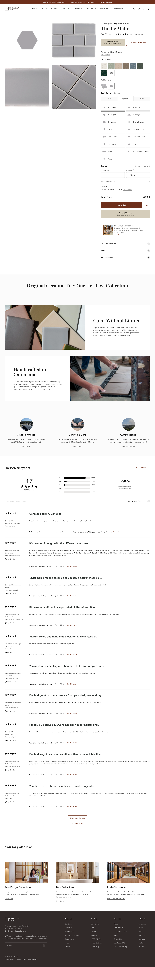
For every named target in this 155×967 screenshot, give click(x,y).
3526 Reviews (137, 34)
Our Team (68, 928)
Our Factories (26, 446)
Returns (93, 932)
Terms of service (21, 959)
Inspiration (104, 9)
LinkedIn (141, 947)
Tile (33, 9)
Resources (90, 9)
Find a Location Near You (116, 899)
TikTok (140, 928)
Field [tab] (109, 98)
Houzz (140, 932)
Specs (116, 935)
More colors (111, 73)
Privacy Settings (96, 943)
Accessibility (95, 947)
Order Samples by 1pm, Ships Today (83, 2)
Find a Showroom (106, 2)
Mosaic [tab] (142, 98)
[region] (77, 2)
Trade (65, 9)
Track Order (95, 924)
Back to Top (79, 823)
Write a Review (140, 467)
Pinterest (141, 935)
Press (67, 943)
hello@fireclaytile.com (18, 931)
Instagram (142, 924)
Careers (67, 947)
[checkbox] (147, 205)
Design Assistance (120, 932)
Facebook (142, 939)
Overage (130, 170)
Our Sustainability (128, 446)
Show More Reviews (77, 818)
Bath (42, 9)
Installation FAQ (119, 943)
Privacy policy (9, 959)
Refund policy (32, 959)
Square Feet (105, 170)
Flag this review (115, 532)
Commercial (118, 928)
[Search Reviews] (8, 501)
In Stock (54, 9)
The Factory (69, 932)
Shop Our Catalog (120, 947)
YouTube (141, 943)
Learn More (9, 899)
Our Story (68, 924)
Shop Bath (60, 901)
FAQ (92, 928)
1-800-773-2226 (16, 928)
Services (77, 9)
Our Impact (77, 446)
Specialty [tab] (125, 98)
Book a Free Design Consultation (54, 2)
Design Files (118, 939)
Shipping (94, 935)
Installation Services (72, 935)
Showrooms (118, 9)
